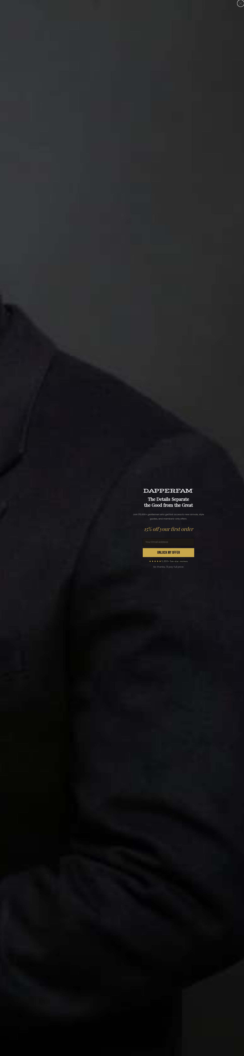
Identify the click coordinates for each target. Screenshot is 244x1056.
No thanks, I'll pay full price (168, 567)
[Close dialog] (240, 3)
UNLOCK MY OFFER (168, 552)
